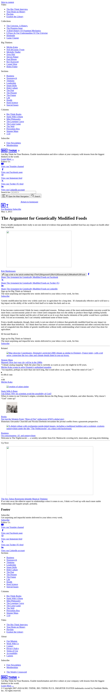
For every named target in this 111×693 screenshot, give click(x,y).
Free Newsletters (13, 143)
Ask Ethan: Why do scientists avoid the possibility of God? (26, 393)
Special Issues (12, 105)
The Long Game (13, 124)
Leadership (11, 83)
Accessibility (11, 653)
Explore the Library (14, 16)
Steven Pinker (12, 57)
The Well (10, 126)
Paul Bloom (11, 59)
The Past (10, 90)
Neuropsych (11, 78)
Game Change (12, 38)
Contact (9, 646)
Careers (9, 656)
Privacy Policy (12, 648)
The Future (11, 95)
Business (10, 76)
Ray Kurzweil (12, 62)
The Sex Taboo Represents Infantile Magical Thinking (24, 499)
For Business (7, 209)
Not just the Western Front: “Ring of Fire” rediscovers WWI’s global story (32, 419)
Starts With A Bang (14, 117)
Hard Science (12, 102)
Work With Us (12, 643)
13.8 (8, 134)
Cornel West (11, 64)
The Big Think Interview (17, 9)
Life (8, 98)
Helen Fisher (11, 66)
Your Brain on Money (15, 12)
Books (4, 416)
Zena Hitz (10, 54)
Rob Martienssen (8, 271)
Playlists (10, 14)
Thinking (10, 81)
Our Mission (11, 641)
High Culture (12, 88)
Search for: (5, 192)
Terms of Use (12, 651)
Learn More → (7, 159)
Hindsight (10, 35)
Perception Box (13, 129)
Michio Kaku (12, 47)
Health (9, 100)
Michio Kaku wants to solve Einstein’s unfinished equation (26, 367)
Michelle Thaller (13, 52)
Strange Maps (12, 131)
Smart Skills (11, 85)
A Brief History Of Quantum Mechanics (23, 30)
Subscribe (17, 209)
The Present (11, 93)
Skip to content (7, 2)
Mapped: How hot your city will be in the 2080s (21, 362)
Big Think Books (13, 114)
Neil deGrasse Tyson (15, 49)
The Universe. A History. (17, 26)
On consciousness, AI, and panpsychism (18, 435)
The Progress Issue (14, 28)
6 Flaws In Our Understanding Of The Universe (27, 33)
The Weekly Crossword (16, 672)
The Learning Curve (15, 121)
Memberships (12, 145)
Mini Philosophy (13, 119)
